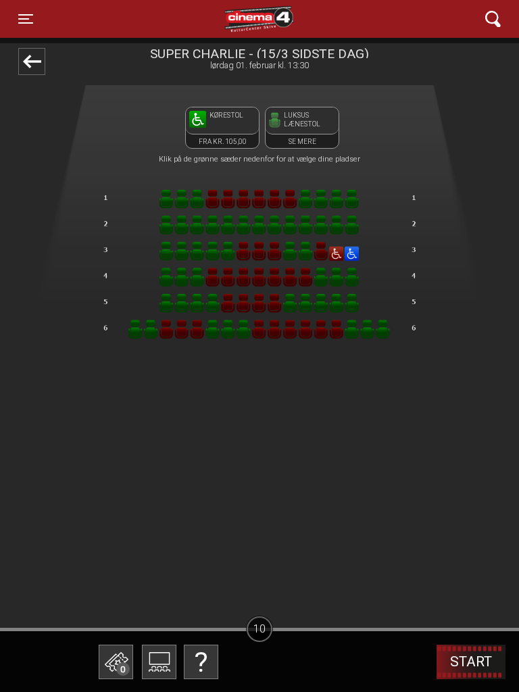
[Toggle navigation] (493, 19)
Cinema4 (235, 19)
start (471, 661)
